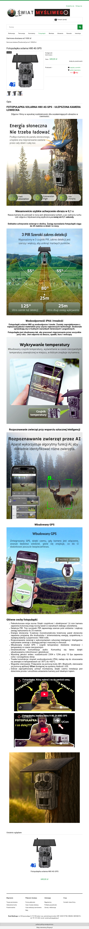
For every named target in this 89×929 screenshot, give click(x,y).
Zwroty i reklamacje (50, 907)
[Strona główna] (39, 12)
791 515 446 (36, 918)
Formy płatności (30, 902)
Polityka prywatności (50, 905)
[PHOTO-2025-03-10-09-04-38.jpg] (14, 93)
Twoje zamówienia (12, 902)
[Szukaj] (79, 27)
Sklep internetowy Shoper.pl (44, 927)
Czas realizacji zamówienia (33, 907)
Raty (27, 910)
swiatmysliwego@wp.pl (52, 918)
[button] (73, 67)
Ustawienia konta (12, 905)
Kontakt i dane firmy (69, 902)
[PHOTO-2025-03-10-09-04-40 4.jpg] (20, 93)
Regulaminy (47, 902)
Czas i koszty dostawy (32, 905)
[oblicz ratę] (74, 73)
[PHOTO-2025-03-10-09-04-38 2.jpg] (9, 93)
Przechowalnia (11, 907)
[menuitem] (11, 33)
